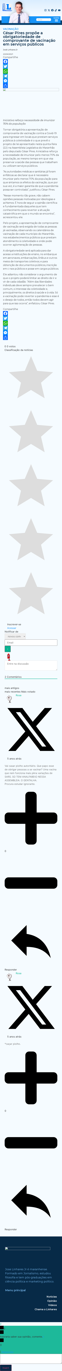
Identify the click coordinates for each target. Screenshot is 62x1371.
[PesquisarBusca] (49, 19)
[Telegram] (31, 76)
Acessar (11, 627)
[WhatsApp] (31, 71)
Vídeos (52, 1305)
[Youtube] (59, 10)
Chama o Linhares (46, 1309)
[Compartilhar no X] (31, 754)
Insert (6, 1367)
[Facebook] (52, 10)
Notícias (52, 1296)
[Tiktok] (56, 10)
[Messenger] (31, 80)
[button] (56, 20)
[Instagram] (45, 10)
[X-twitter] (49, 10)
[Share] (31, 85)
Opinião (52, 1301)
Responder (8, 1352)
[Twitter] (31, 66)
